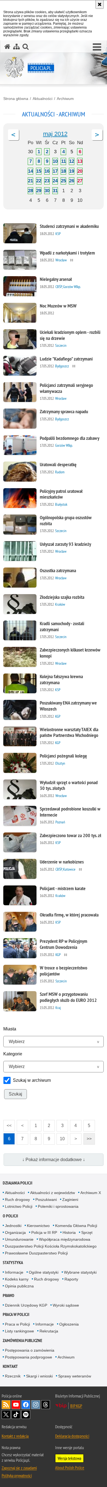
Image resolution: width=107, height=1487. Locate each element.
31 (55, 190)
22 (38, 180)
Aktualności (42, 98)
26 (71, 180)
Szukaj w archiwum (32, 1080)
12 (71, 161)
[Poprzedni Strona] (13, 134)
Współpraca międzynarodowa (64, 1239)
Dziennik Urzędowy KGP (26, 1305)
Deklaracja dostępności (72, 1436)
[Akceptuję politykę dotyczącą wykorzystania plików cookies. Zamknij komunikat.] (99, 4)
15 (38, 171)
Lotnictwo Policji (18, 1206)
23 (46, 180)
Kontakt (10, 1366)
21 (30, 180)
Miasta (9, 1029)
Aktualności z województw (52, 1192)
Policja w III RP (44, 1232)
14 (30, 171)
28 (30, 190)
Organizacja (15, 1232)
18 (63, 171)
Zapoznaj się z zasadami (19, 1468)
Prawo (8, 1295)
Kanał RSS (6, 1404)
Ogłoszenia (69, 1324)
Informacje (14, 1272)
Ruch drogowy (17, 1199)
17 (55, 171)
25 (63, 180)
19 (71, 171)
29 (38, 190)
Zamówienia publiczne (22, 1340)
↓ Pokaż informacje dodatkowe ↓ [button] (53, 1159)
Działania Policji (17, 1183)
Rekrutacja (49, 1331)
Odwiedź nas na (16, 1404)
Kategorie (12, 1054)
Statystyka (13, 1262)
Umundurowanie (19, 1239)
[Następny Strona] (97, 134)
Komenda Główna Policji (76, 1225)
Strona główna (15, 98)
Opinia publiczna (19, 1286)
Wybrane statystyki (80, 1272)
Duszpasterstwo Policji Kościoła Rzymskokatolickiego (51, 1246)
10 (55, 161)
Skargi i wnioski (39, 1376)
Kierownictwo (38, 1225)
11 (63, 161)
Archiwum (65, 98)
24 (55, 180)
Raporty (71, 1279)
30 (46, 190)
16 (46, 171)
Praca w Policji (16, 1314)
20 (79, 171)
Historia (69, 1232)
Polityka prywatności (17, 1475)
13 (79, 161)
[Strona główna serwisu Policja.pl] (7, 46)
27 (79, 180)
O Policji (10, 1216)
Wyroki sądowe (66, 1305)
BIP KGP (76, 1405)
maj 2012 (55, 133)
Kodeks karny (17, 1279)
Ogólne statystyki (43, 1272)
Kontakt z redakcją (15, 1436)
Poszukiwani (46, 1199)
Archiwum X (90, 1192)
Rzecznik (13, 1376)
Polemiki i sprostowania (58, 1206)
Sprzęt (86, 1232)
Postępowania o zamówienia (29, 1350)
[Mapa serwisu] (16, 46)
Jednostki (13, 1225)
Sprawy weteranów (74, 1376)
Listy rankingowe (19, 1331)
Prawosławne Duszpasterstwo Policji (36, 1253)
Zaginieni (70, 1199)
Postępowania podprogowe (28, 1357)
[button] (97, 47)
